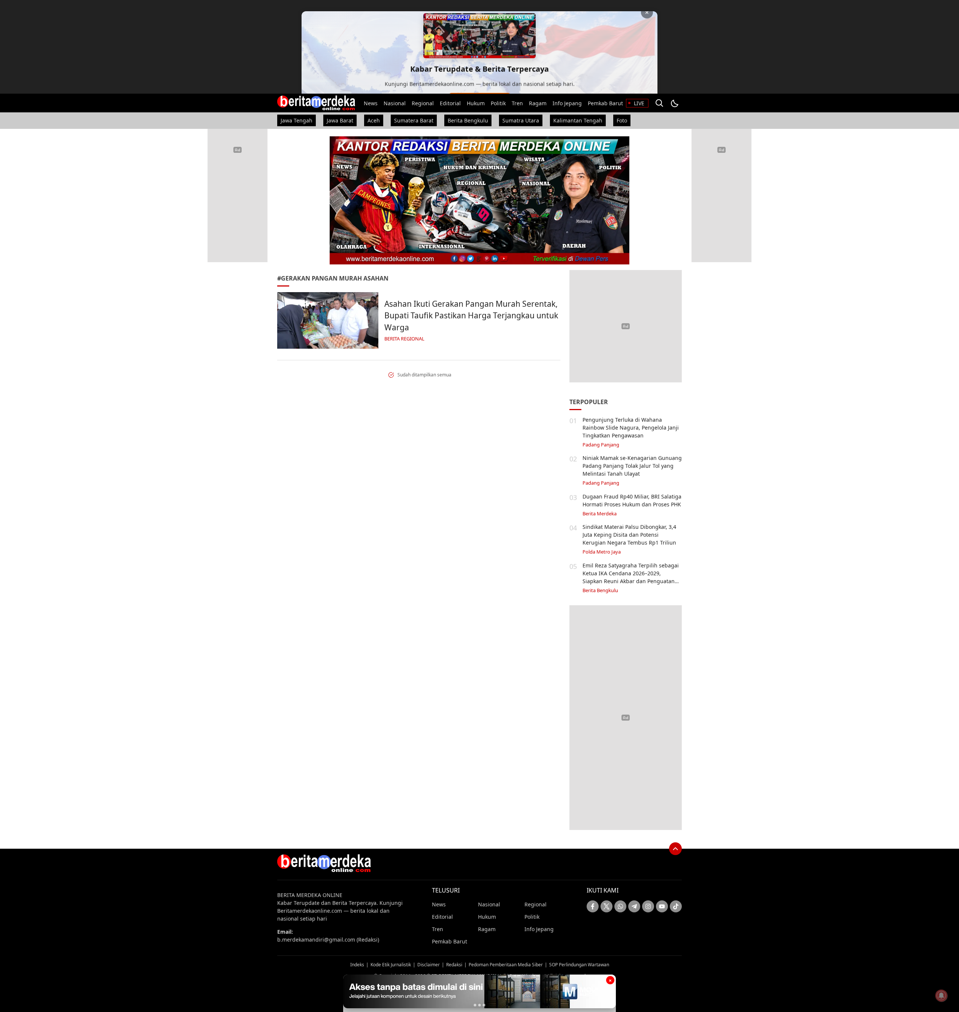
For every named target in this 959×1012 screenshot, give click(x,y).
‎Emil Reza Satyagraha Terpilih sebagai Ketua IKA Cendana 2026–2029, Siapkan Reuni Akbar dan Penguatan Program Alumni (631, 577)
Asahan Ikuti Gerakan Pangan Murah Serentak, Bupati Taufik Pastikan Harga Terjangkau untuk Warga (471, 316)
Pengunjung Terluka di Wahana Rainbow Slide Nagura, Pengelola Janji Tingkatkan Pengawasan (631, 427)
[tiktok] (676, 906)
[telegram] (634, 906)
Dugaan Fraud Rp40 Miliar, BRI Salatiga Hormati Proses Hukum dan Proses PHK (632, 500)
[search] (659, 103)
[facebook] (593, 906)
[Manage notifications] (941, 996)
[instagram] (648, 906)
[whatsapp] (620, 906)
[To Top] (675, 848)
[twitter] (606, 906)
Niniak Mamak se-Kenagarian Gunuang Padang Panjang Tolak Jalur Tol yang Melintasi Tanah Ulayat (632, 465)
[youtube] (662, 906)
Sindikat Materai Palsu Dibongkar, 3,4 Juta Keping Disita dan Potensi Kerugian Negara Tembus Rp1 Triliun (629, 534)
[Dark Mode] (674, 103)
